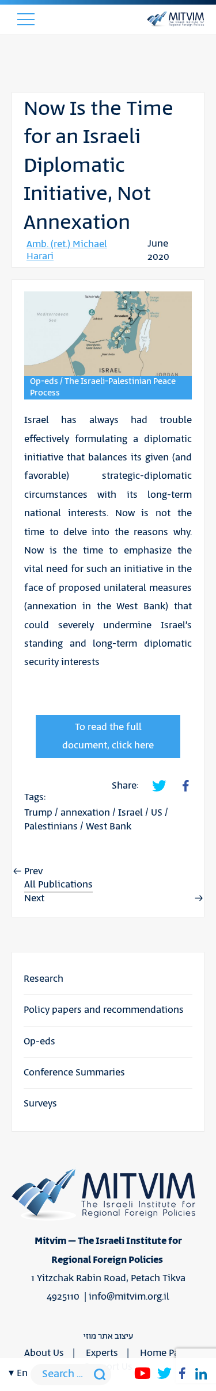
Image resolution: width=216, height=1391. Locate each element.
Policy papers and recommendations (104, 1010)
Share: (125, 786)
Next (34, 898)
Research (43, 979)
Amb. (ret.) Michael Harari (66, 251)
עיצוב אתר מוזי (108, 1336)
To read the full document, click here (108, 736)
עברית (21, 795)
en (22, 1373)
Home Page (165, 1353)
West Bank (108, 826)
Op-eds (39, 1041)
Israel (130, 813)
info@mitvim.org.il (129, 1297)
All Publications (58, 885)
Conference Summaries (74, 1072)
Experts (102, 1353)
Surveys (40, 1104)
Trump (38, 813)
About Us (44, 1353)
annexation (85, 813)
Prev (33, 871)
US (156, 813)
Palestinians (51, 826)
